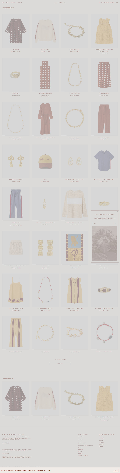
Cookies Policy (47, 470)
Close (115, 470)
